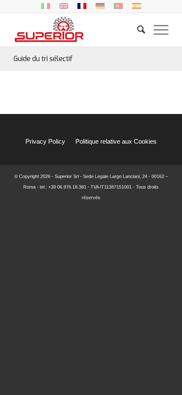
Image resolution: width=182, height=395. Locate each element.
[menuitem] (137, 30)
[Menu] (156, 30)
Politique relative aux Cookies (116, 141)
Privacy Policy (45, 141)
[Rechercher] (137, 30)
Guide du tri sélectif (43, 58)
